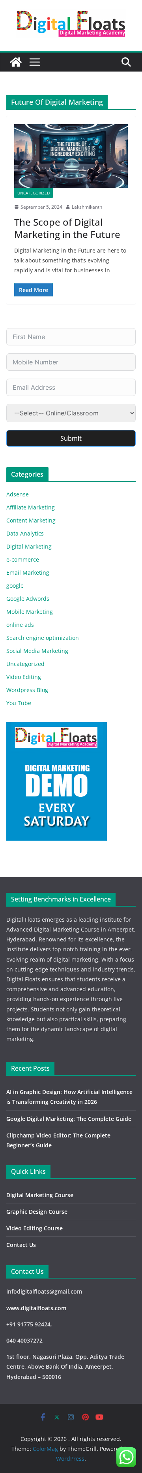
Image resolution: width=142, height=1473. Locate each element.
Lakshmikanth (87, 207)
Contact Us (21, 1245)
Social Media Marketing (37, 650)
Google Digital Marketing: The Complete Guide (68, 1118)
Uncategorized (33, 193)
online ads (20, 624)
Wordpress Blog (27, 690)
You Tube (18, 703)
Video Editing (23, 677)
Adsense (17, 494)
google (15, 585)
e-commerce (22, 559)
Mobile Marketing (29, 611)
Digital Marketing (29, 546)
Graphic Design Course (36, 1211)
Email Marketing (27, 572)
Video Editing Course (34, 1228)
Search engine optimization (42, 637)
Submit (71, 438)
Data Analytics (25, 533)
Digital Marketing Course (39, 1195)
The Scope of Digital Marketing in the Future (67, 228)
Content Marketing (31, 520)
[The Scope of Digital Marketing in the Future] (71, 155)
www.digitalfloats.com (36, 1308)
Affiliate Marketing (30, 507)
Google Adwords (27, 598)
